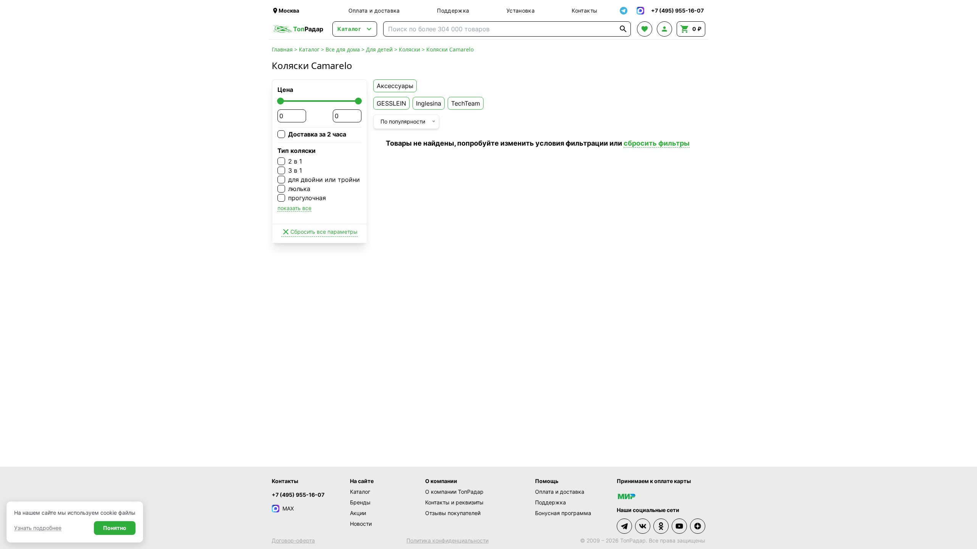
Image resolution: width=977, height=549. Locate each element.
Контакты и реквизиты (454, 502)
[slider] (280, 101)
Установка (520, 10)
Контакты (584, 10)
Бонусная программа (563, 513)
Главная (282, 49)
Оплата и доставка (374, 10)
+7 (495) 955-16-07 (298, 494)
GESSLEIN (391, 103)
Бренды (360, 502)
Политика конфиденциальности (447, 540)
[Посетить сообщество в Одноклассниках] (661, 526)
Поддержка (453, 10)
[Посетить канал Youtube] (679, 526)
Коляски (409, 49)
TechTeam (465, 103)
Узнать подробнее (37, 528)
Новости (361, 523)
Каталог (309, 49)
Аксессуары (395, 86)
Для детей (379, 49)
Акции (358, 513)
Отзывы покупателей (452, 513)
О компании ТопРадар (454, 491)
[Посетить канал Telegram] (624, 526)
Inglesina (428, 103)
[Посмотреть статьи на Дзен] (697, 526)
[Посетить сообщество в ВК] (642, 526)
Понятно (114, 528)
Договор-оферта (293, 540)
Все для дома (343, 49)
